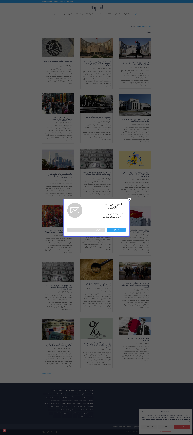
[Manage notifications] (4, 430)
